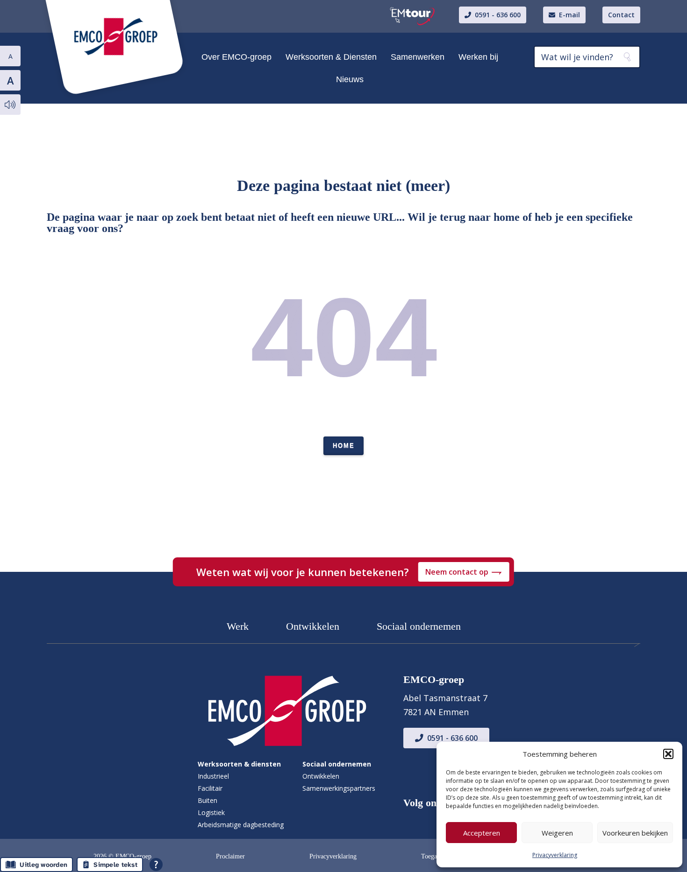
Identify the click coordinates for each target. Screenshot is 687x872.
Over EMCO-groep (236, 57)
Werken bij (478, 57)
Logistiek (211, 812)
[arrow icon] (286, 709)
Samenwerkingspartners (338, 788)
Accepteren (481, 832)
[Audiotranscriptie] (10, 104)
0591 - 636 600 (452, 738)
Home (344, 445)
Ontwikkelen (312, 626)
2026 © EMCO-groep (122, 856)
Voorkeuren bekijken (635, 832)
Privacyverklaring (554, 855)
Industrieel (213, 776)
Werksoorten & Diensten (331, 57)
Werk (238, 626)
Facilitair (210, 788)
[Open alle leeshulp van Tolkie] (156, 864)
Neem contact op (456, 572)
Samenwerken (417, 57)
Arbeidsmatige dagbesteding (241, 824)
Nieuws (350, 79)
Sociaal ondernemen (419, 626)
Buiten (207, 800)
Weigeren (557, 832)
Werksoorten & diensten (239, 763)
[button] (668, 754)
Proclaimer (230, 856)
